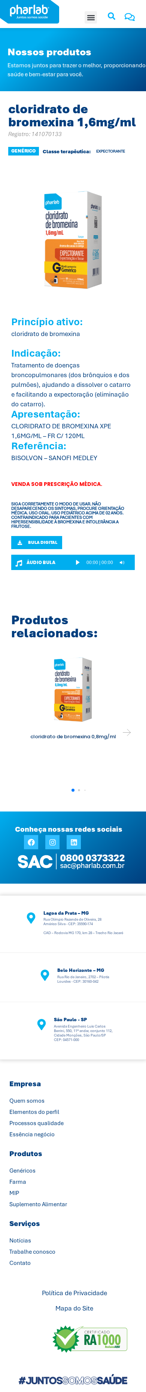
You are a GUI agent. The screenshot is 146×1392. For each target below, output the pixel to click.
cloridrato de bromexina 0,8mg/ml (73, 736)
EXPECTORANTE (110, 151)
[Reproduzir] (77, 562)
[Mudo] (122, 562)
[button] (91, 17)
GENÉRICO (23, 151)
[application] (103, 562)
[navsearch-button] (111, 18)
